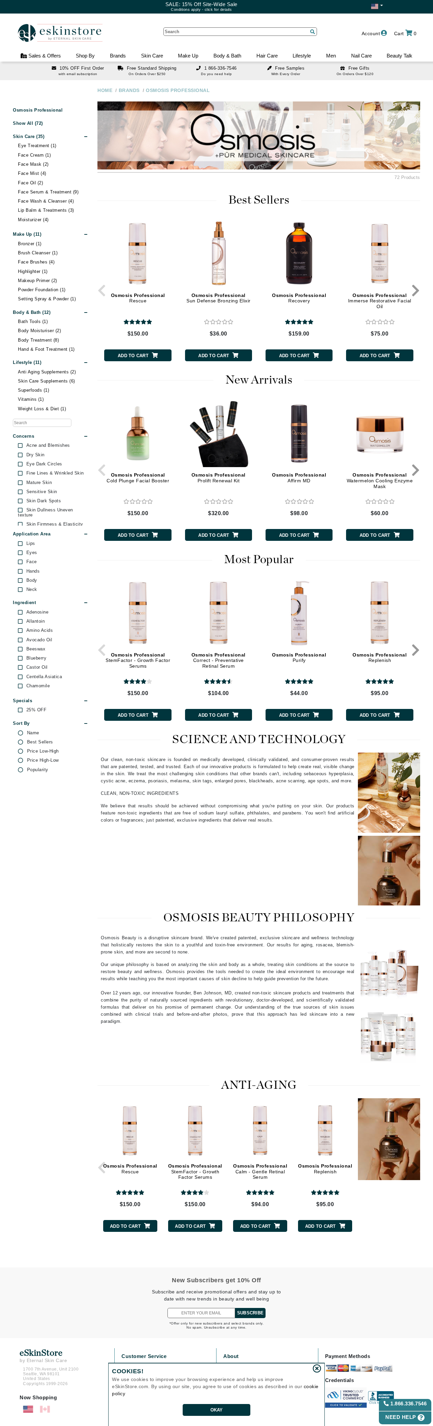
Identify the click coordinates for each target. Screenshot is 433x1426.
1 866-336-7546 (220, 68)
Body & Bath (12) (31, 312)
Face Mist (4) (32, 173)
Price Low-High (43, 751)
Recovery (299, 298)
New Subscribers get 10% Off (216, 1280)
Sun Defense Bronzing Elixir (218, 298)
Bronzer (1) (30, 243)
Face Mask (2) (33, 164)
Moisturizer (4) (33, 219)
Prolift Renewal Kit (218, 477)
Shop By (85, 56)
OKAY (216, 1409)
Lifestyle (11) (27, 362)
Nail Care (361, 56)
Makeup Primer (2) (37, 280)
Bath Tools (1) (33, 321)
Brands (118, 56)
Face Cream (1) (34, 155)
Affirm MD (299, 477)
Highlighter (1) (33, 271)
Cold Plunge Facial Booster (138, 477)
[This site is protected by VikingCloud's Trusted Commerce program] (346, 1397)
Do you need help (216, 74)
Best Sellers (40, 742)
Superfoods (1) (33, 390)
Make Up (188, 56)
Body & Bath (227, 56)
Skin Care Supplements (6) (46, 381)
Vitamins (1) (31, 399)
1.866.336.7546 (408, 1403)
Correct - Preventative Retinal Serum (218, 660)
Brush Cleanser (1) (38, 252)
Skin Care (152, 56)
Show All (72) (28, 123)
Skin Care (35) (28, 136)
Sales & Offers (44, 56)
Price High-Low (43, 760)
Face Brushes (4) (36, 261)
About (231, 1356)
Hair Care (267, 56)
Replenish (379, 657)
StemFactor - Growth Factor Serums (138, 660)
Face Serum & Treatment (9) (48, 191)
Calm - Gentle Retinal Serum (260, 1171)
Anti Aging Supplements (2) (47, 371)
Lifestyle (302, 56)
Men (331, 56)
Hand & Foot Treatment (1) (46, 349)
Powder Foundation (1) (42, 289)
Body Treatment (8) (38, 340)
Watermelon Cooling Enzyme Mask (380, 480)
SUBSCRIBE (250, 1312)
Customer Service (143, 1356)
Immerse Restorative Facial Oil (379, 301)
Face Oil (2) (30, 182)
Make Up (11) (27, 234)
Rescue (138, 298)
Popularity (37, 769)
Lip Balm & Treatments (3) (46, 210)
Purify (299, 657)
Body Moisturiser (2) (39, 330)
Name (33, 733)
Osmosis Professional (38, 110)
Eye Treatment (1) (37, 145)
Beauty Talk (399, 56)
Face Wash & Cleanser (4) (46, 201)
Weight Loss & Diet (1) (42, 408)
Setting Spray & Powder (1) (47, 298)
